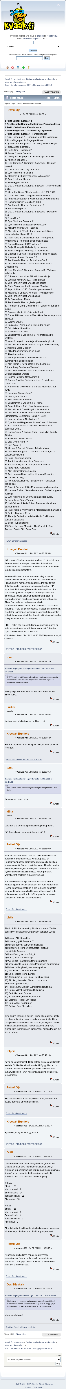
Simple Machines (46, 1384)
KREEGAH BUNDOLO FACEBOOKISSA (24, 649)
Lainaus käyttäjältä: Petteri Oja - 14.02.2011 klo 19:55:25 (30, 1296)
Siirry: (58, 1356)
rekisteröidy (52, 36)
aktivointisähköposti (30, 38)
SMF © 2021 (32, 1384)
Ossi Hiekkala (15, 1284)
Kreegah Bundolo (18, 549)
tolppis (11, 1051)
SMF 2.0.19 (20, 1384)
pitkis (10, 917)
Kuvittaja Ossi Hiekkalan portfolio (20, 1327)
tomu (10, 657)
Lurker (11, 707)
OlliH (10, 1152)
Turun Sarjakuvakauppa (16, 541)
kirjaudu (40, 36)
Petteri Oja (13, 110)
